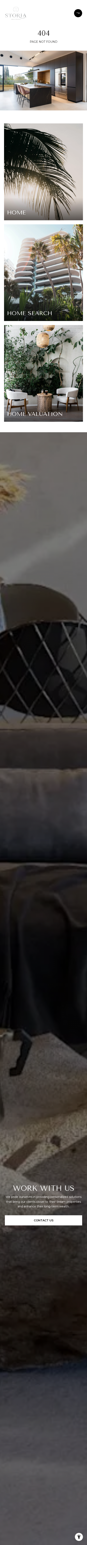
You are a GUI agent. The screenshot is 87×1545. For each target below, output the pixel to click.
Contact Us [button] (43, 1220)
